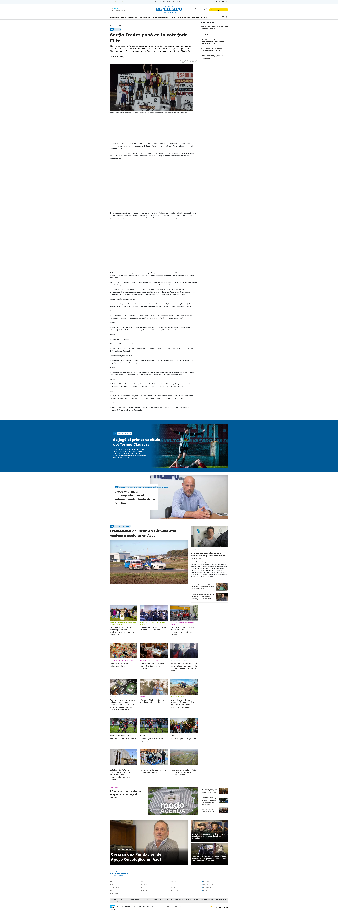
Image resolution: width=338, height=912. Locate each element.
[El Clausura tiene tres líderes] (123, 725)
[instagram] (226, 2)
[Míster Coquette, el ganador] (184, 725)
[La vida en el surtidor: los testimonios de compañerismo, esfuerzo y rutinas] (184, 612)
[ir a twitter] (172, 906)
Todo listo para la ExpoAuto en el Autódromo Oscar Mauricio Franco (183, 772)
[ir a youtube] (176, 906)
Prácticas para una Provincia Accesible (208, 810)
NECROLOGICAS (114, 893)
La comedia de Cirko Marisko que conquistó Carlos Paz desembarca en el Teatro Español (203, 586)
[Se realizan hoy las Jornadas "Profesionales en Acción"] (154, 612)
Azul (156, 2)
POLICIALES (146, 17)
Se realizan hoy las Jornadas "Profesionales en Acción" (213, 49)
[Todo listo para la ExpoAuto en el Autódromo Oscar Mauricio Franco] (184, 757)
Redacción (206, 881)
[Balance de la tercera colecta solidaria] (123, 650)
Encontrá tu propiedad (125, 1)
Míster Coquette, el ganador (183, 738)
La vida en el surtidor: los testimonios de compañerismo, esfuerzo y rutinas (213, 41)
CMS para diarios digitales (221, 907)
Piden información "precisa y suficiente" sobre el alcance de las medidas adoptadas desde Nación (209, 800)
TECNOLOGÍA (195, 17)
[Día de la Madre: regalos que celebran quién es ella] (154, 687)
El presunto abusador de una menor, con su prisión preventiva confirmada (214, 57)
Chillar (179, 2)
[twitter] (219, 2)
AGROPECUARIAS (163, 17)
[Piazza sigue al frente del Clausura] (154, 725)
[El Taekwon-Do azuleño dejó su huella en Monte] (154, 757)
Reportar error (208, 887)
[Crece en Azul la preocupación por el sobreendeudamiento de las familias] (189, 497)
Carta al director (208, 884)
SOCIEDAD (131, 17)
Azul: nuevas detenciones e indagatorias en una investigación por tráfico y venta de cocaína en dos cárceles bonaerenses (122, 705)
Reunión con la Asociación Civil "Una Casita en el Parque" (215, 27)
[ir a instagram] (180, 906)
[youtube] (223, 2)
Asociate (219, 10)
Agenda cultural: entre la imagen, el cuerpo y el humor (125, 794)
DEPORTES (138, 17)
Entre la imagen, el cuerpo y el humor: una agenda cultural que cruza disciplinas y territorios (208, 836)
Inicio (111, 881)
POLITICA (172, 17)
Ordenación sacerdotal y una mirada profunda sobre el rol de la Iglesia (210, 790)
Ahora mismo (114, 17)
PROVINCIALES (181, 17)
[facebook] (216, 2)
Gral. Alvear (171, 2)
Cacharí (162, 2)
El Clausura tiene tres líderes (123, 738)
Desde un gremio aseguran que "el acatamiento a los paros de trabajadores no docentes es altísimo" (203, 597)
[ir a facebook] (168, 906)
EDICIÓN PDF (206, 17)
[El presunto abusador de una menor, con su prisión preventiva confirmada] (209, 536)
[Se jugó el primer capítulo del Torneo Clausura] (189, 446)
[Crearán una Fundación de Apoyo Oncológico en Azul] (149, 842)
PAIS (188, 17)
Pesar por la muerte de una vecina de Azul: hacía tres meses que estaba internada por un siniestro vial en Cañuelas (209, 859)
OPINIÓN (154, 17)
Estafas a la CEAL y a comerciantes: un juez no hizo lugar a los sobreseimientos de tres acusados (121, 775)
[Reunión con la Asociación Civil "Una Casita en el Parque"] (154, 650)
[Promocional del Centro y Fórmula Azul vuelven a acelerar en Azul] (149, 562)
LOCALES (123, 17)
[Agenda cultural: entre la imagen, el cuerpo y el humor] (173, 801)
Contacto (206, 890)
